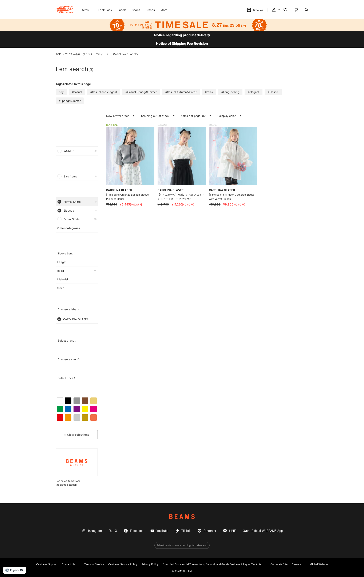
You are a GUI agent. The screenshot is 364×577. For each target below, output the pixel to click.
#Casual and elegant (103, 92)
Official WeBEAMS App (267, 530)
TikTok (186, 530)
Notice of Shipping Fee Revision (182, 43)
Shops (136, 10)
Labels (122, 10)
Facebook (136, 530)
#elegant (253, 92)
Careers (296, 564)
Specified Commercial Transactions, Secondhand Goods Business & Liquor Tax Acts (212, 564)
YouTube (162, 530)
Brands (150, 10)
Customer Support (47, 564)
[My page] (275, 10)
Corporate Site (279, 564)
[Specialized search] (306, 10)
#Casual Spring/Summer (141, 92)
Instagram (95, 530)
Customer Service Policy (122, 564)
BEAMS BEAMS (64, 9)
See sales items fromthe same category (68, 482)
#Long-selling (230, 92)
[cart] (295, 10)
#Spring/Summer (70, 101)
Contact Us (68, 564)
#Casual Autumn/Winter (181, 92)
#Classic (273, 92)
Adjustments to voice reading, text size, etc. (182, 545)
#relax (209, 92)
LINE (232, 530)
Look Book (105, 10)
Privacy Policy (150, 564)
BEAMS (182, 516)
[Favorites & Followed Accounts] (285, 10)
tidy (61, 92)
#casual (77, 92)
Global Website (319, 564)
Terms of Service (94, 564)
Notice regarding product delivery (182, 35)
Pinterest (210, 530)
